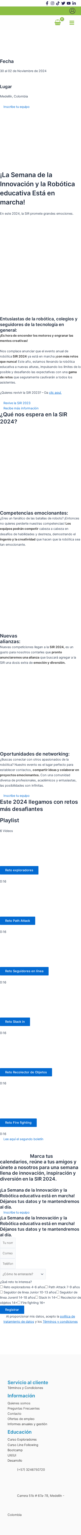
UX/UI (12, 1455)
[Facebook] (47, 3)
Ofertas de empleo (21, 1419)
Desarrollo (15, 1461)
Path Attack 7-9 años (64, 1287)
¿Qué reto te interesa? (16, 1282)
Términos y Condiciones (25, 1388)
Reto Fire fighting (18, 1123)
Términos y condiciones (60, 1322)
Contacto (14, 1414)
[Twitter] (63, 3)
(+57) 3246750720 (30, 1470)
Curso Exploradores (22, 1439)
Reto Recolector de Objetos (26, 1072)
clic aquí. (55, 393)
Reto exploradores (19, 870)
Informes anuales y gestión (27, 1424)
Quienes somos (19, 1403)
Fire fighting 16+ (33, 1303)
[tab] (40, 858)
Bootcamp (15, 1450)
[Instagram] (52, 3)
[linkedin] (74, 3)
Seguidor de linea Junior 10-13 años (30, 1292)
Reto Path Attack (17, 921)
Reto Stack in (15, 1022)
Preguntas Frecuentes (24, 1408)
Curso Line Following (23, 1445)
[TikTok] (57, 3)
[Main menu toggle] (72, 23)
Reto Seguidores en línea (24, 971)
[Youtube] (68, 3)
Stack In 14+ (48, 1297)
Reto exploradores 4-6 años (24, 1287)
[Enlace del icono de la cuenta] (72, 11)
